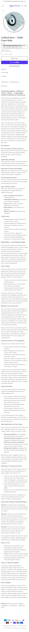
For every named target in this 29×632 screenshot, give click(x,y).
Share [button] (4, 76)
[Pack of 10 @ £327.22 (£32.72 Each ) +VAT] (14, 46)
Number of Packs (5, 50)
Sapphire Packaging (11, 625)
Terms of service (7, 627)
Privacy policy (16, 627)
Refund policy (23, 627)
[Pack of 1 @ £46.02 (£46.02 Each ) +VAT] (14, 45)
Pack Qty (3, 43)
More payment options (14, 65)
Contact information (21, 625)
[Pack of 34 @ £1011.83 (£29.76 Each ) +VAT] (14, 47)
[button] (3, 5)
